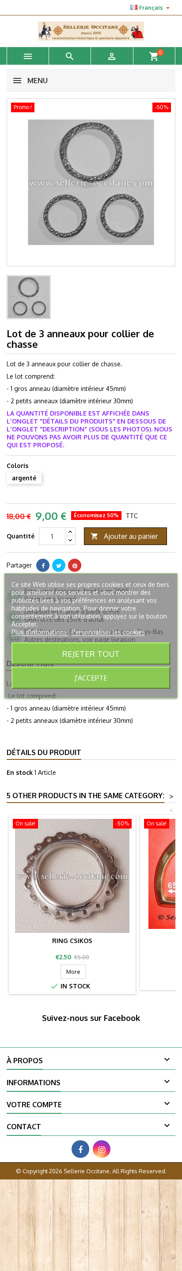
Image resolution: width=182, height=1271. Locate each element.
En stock (20, 772)
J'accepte (91, 677)
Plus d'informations (39, 631)
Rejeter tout (91, 653)
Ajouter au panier (124, 536)
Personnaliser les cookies (108, 631)
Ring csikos (72, 940)
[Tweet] (58, 565)
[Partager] (42, 565)
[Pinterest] (74, 565)
